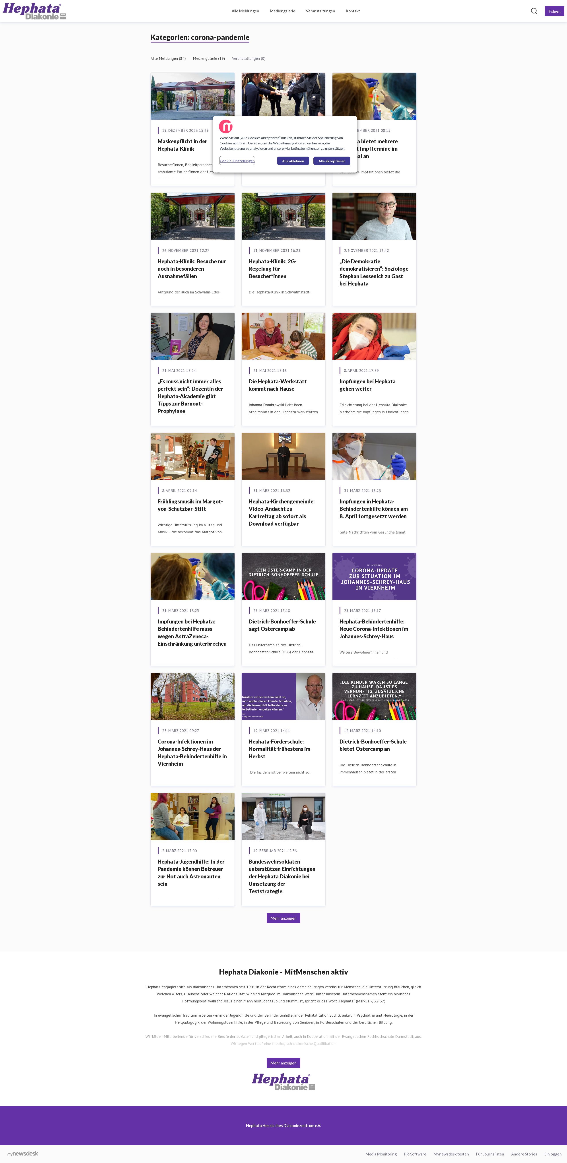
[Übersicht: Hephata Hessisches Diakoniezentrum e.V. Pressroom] (34, 11)
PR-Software (415, 1153)
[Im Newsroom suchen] (534, 11)
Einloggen (553, 1153)
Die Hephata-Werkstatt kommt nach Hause (278, 385)
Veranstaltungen (320, 10)
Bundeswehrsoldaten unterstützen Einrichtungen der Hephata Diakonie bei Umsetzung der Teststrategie (282, 876)
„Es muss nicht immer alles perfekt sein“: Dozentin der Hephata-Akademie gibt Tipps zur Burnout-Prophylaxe (190, 396)
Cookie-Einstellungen (237, 161)
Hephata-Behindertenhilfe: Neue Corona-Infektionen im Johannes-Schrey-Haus (374, 628)
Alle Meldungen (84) (168, 58)
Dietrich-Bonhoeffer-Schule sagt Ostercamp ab (282, 625)
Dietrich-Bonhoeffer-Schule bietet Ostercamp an (373, 745)
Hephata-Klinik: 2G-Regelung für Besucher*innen (273, 268)
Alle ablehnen (293, 161)
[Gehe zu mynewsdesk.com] (23, 1154)
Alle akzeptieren (331, 161)
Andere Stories (524, 1153)
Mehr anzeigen (283, 918)
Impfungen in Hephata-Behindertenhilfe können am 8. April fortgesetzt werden (374, 508)
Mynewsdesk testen (451, 1153)
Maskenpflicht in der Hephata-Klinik (182, 145)
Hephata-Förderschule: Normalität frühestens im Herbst (279, 748)
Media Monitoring (381, 1153)
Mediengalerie (282, 10)
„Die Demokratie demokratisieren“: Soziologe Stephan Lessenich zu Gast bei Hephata (374, 272)
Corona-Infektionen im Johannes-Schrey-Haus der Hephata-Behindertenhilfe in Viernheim (192, 752)
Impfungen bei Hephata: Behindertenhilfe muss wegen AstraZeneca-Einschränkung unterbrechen (192, 632)
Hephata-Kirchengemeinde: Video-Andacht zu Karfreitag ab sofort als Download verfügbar (282, 512)
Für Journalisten (490, 1153)
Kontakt (353, 10)
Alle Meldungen (245, 10)
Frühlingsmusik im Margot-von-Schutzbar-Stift (190, 505)
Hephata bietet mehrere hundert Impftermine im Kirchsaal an (369, 148)
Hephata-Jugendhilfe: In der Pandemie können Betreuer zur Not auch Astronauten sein (191, 872)
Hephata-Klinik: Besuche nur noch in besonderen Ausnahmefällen (192, 268)
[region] (285, 144)
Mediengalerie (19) (209, 58)
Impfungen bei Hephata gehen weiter (368, 385)
